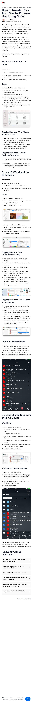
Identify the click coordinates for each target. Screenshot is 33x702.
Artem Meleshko (10, 19)
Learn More (19, 700)
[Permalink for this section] (10, 64)
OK (28, 699)
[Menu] (30, 2)
